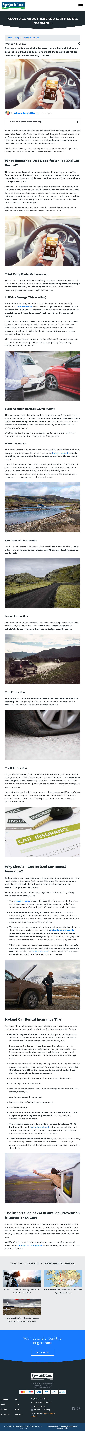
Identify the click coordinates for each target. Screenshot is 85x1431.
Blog (17, 37)
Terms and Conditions (68, 1426)
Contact (19, 1414)
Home (9, 37)
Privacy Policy (52, 1426)
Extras (4, 1409)
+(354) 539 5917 (40, 1406)
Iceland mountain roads (62, 930)
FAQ (16, 1399)
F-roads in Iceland (40, 951)
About (17, 1409)
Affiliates (5, 1414)
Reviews (4, 1399)
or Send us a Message (42, 1410)
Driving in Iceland (30, 37)
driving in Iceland (60, 453)
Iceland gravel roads (40, 1127)
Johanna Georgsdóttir (24, 113)
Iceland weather (22, 901)
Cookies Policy (62, 1428)
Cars (3, 1404)
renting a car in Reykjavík (30, 1245)
